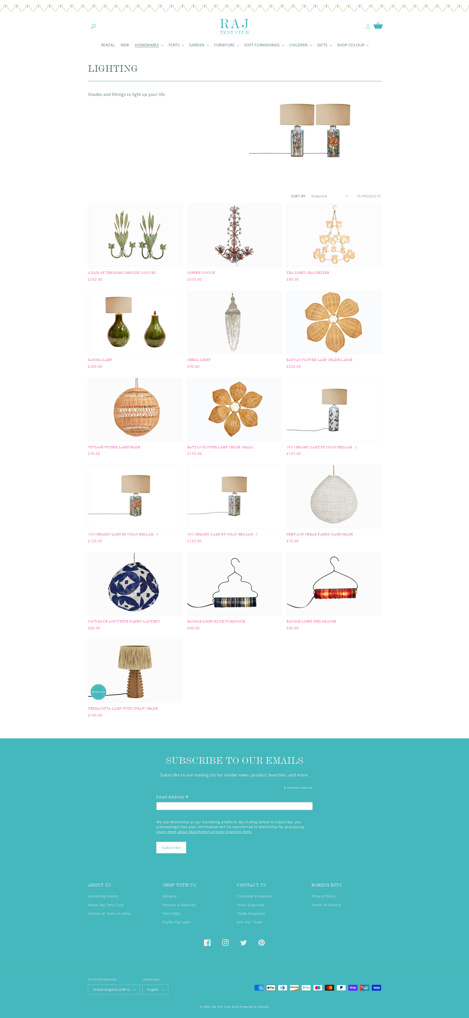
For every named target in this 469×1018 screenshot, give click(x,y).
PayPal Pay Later (176, 922)
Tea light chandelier (308, 273)
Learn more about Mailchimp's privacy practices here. (204, 831)
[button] (93, 26)
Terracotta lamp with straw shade (123, 708)
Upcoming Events (103, 896)
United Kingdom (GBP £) (111, 989)
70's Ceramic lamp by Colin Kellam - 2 (222, 534)
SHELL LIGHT (199, 360)
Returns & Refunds (179, 905)
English (153, 989)
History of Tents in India (109, 913)
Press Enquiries (251, 905)
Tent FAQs (171, 913)
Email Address (172, 797)
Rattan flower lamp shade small (220, 447)
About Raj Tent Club (105, 905)
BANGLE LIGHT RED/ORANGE (311, 621)
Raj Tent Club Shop (225, 1006)
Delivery (169, 896)
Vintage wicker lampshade (114, 447)
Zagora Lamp (100, 360)
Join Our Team (249, 922)
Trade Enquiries (251, 913)
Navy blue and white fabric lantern (124, 621)
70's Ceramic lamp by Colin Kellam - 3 (123, 534)
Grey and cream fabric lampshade (320, 534)
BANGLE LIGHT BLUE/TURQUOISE (216, 621)
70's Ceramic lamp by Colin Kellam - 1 (322, 447)
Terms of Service (326, 905)
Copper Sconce (201, 273)
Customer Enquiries (254, 896)
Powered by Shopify (254, 1006)
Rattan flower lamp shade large (319, 360)
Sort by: (299, 196)
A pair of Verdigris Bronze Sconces (122, 273)
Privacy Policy (323, 896)
